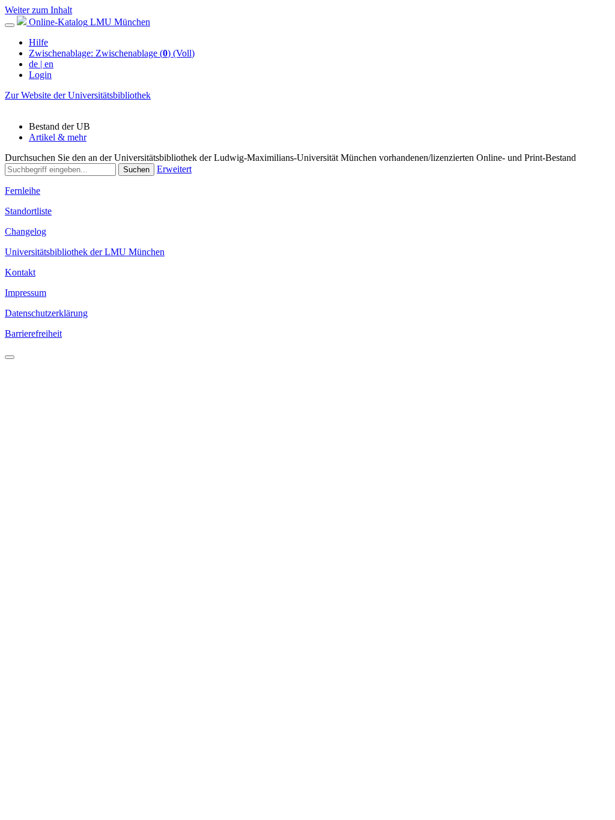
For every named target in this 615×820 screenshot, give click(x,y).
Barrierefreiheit (33, 333)
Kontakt (20, 272)
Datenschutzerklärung (46, 313)
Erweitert (174, 169)
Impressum (25, 293)
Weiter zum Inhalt (38, 10)
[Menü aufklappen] (9, 25)
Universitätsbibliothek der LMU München (85, 252)
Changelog (25, 231)
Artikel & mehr (57, 137)
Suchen (136, 169)
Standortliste (28, 211)
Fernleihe (22, 190)
